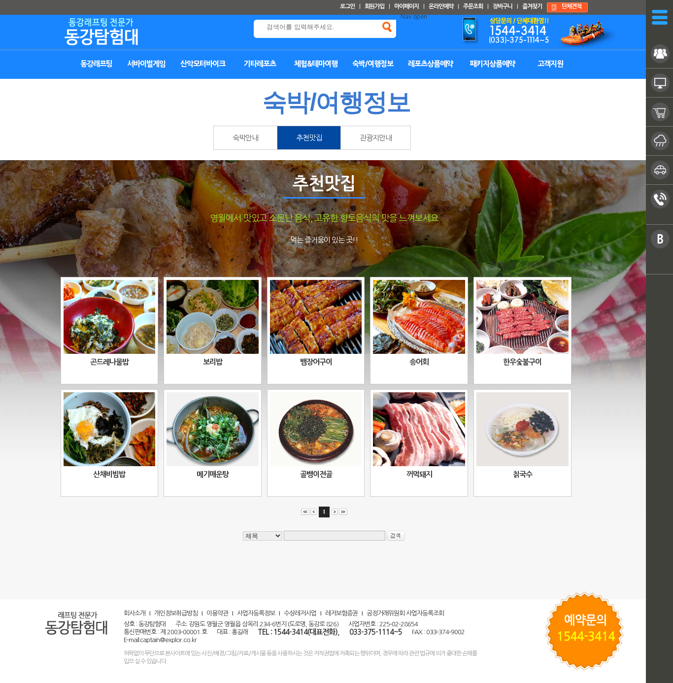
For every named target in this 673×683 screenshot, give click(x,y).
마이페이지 (406, 6)
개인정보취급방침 (176, 613)
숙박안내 (245, 137)
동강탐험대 (119, 30)
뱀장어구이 (316, 362)
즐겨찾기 (532, 6)
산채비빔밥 (109, 474)
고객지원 (550, 64)
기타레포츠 (260, 64)
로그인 (347, 6)
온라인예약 (441, 6)
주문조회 (473, 6)
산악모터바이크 (202, 64)
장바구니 (502, 6)
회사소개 (134, 613)
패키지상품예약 (492, 64)
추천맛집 (309, 137)
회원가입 (374, 6)
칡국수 (522, 474)
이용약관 (217, 613)
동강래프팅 (96, 64)
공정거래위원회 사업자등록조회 (405, 613)
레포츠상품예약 (430, 64)
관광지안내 (376, 137)
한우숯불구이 (522, 362)
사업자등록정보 (256, 613)
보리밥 (212, 362)
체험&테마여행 (315, 64)
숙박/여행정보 (372, 64)
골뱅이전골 (316, 474)
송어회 (419, 362)
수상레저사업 (300, 613)
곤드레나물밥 (109, 362)
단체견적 (571, 6)
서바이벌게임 (146, 64)
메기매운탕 (213, 474)
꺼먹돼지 (419, 474)
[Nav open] (660, 17)
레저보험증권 (341, 613)
